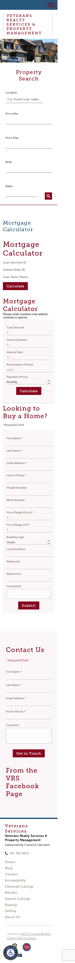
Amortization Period (20, 364)
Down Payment (17, 340)
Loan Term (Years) (15, 277)
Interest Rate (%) (14, 269)
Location (11, 92)
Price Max (12, 138)
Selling (10, 911)
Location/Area (16, 549)
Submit (28, 605)
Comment (12, 725)
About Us (12, 917)
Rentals (11, 893)
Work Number (16, 500)
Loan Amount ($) (14, 262)
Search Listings (17, 899)
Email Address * (17, 463)
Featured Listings (19, 887)
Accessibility (15, 880)
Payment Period (17, 377)
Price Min (11, 113)
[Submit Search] (48, 196)
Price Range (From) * (20, 512)
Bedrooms (13, 561)
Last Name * (14, 450)
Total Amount (15, 327)
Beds (8, 162)
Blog (8, 868)
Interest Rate (15, 352)
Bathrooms (14, 574)
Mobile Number (17, 487)
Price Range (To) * (18, 524)
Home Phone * (16, 475)
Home (10, 862)
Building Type (15, 537)
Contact (11, 874)
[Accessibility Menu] (10, 953)
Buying (11, 905)
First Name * (15, 438)
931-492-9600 (19, 853)
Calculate (15, 286)
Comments (14, 586)
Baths (9, 186)
